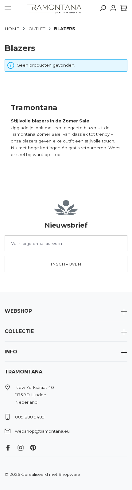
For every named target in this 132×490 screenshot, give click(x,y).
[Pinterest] (35, 446)
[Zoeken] (103, 8)
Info (11, 352)
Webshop (18, 311)
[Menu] (8, 8)
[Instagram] (23, 446)
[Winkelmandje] (122, 8)
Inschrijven (66, 263)
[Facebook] (10, 446)
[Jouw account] (113, 8)
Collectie (19, 331)
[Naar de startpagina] (54, 8)
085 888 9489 (30, 416)
